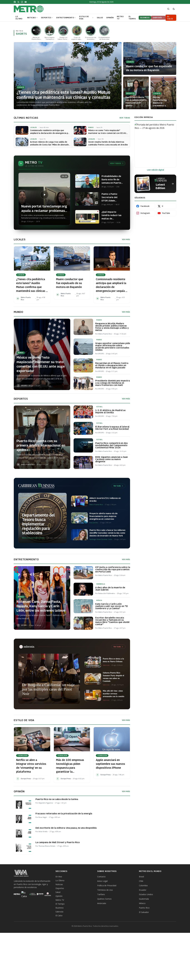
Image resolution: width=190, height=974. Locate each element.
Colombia (143, 885)
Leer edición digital (155, 169)
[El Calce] (24, 894)
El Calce (58, 915)
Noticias (59, 884)
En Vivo (58, 876)
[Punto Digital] (40, 894)
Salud (57, 892)
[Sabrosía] (48, 894)
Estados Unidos (146, 894)
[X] (18, 2)
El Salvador (144, 912)
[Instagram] (22, 2)
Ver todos (115, 163)
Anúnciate (101, 903)
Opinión (58, 896)
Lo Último (59, 880)
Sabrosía (59, 911)
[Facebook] (15, 2)
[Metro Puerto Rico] (17, 894)
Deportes (59, 888)
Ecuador (142, 890)
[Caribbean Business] (32, 894)
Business (59, 907)
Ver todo (117, 486)
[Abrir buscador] (168, 8)
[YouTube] (26, 2)
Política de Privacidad (106, 885)
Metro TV (59, 900)
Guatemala (144, 898)
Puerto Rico (144, 907)
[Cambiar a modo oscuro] (173, 8)
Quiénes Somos (104, 898)
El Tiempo (60, 904)
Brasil (141, 876)
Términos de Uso (105, 890)
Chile (141, 881)
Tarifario (101, 894)
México (142, 903)
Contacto (101, 876)
